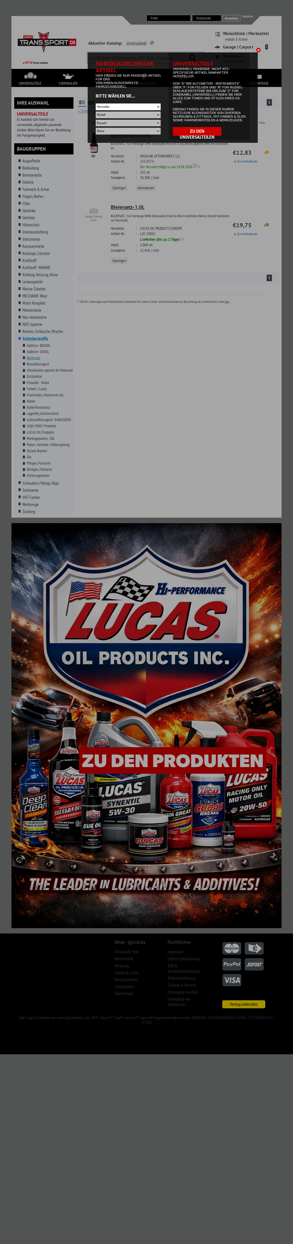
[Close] (259, 51)
